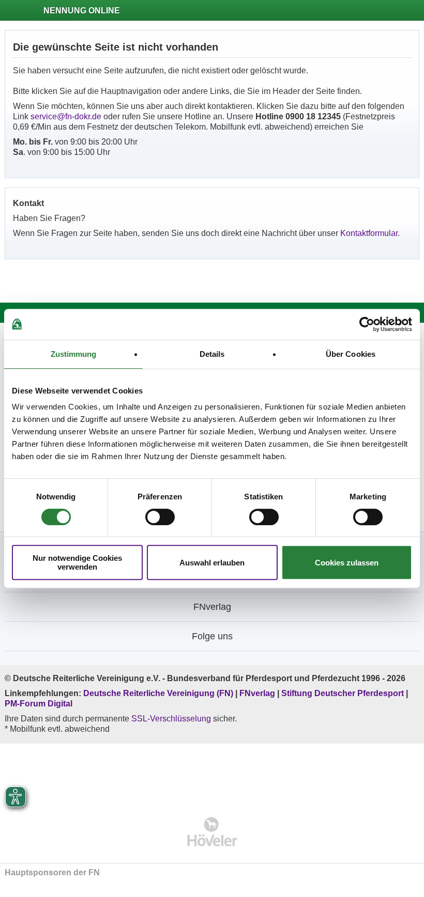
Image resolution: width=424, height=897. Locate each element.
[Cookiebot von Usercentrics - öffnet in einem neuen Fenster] (367, 324)
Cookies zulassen (346, 562)
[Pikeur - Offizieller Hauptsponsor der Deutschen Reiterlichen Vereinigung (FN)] (212, 773)
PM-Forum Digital (38, 703)
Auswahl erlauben (212, 562)
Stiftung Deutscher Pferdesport (342, 693)
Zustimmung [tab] (74, 354)
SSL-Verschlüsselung (171, 718)
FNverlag (258, 693)
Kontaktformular (369, 233)
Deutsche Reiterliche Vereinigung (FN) (158, 693)
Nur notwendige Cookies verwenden (77, 562)
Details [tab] (212, 354)
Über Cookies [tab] (350, 354)
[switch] (160, 517)
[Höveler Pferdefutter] (212, 831)
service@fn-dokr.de (66, 116)
